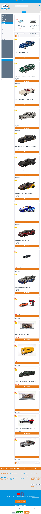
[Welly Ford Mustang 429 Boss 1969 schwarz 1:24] (27, 256)
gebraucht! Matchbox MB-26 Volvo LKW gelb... (24, 358)
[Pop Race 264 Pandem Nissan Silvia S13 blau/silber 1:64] (27, 280)
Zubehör (3, 56)
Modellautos (4, 19)
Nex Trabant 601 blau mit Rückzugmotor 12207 (21, 26)
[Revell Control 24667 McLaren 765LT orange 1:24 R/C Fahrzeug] (27, 303)
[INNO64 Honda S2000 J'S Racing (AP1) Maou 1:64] (27, 186)
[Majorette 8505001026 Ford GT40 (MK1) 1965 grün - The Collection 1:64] (27, 68)
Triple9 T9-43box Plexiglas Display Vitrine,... (33, 26)
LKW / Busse (4, 50)
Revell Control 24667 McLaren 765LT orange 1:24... (25, 311)
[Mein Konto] (37, 6)
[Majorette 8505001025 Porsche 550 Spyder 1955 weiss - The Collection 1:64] (27, 92)
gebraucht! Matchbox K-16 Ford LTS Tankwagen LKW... (26, 381)
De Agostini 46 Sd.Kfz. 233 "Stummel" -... (23, 334)
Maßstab (3, 23)
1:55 (2, 33)
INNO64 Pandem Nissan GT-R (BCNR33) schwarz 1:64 (25, 146)
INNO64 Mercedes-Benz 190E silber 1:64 (22, 123)
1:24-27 (3, 27)
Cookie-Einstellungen (5, 62)
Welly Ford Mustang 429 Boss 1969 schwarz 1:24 (24, 264)
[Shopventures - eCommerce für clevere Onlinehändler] (20, 505)
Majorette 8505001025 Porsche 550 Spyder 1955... (24, 99)
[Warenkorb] (39, 6)
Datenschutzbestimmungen (35, 487)
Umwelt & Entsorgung (5, 64)
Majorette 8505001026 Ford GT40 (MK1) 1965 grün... (25, 76)
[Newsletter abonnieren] (40, 485)
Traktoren (3, 52)
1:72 (2, 36)
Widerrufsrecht (4, 70)
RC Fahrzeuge (4, 15)
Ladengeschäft (22, 474)
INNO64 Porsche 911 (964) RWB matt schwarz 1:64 (25, 170)
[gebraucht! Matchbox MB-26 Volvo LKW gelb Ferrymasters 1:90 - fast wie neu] (27, 350)
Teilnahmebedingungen (14, 473)
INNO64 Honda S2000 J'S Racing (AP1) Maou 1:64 (24, 193)
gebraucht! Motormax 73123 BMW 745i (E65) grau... (25, 451)
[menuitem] (21, 6)
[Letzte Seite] (19, 36)
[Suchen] (27, 6)
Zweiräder (3, 54)
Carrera (3, 45)
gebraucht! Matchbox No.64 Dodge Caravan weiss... (25, 428)
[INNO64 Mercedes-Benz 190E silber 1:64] (27, 115)
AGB (2, 74)
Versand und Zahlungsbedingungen (6, 68)
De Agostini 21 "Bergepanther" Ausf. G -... (23, 404)
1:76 (2, 37)
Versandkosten (22, 496)
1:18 (2, 26)
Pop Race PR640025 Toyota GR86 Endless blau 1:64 (25, 217)
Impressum (4, 76)
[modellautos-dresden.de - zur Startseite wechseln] (5, 7)
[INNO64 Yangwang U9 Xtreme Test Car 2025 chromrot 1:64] (27, 233)
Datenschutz (4, 72)
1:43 (2, 30)
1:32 (2, 29)
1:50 (2, 32)
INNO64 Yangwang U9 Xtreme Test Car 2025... (24, 240)
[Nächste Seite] (17, 36)
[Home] (1, 12)
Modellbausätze (4, 41)
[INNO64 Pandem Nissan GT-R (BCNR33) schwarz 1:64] (27, 139)
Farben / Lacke (4, 43)
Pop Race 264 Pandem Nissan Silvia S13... (23, 287)
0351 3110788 (3, 477)
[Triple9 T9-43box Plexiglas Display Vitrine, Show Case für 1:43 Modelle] (33, 21)
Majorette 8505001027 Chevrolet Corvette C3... (24, 52)
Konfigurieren (26, 512)
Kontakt (3, 66)
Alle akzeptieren (20, 512)
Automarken (4, 21)
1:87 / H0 (3, 39)
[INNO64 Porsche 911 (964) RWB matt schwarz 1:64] (27, 162)
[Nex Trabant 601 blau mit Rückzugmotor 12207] (21, 21)
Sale (2, 17)
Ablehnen (13, 512)
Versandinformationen (35, 497)
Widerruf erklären (21, 501)
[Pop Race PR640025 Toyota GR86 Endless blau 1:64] (27, 209)
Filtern (18, 33)
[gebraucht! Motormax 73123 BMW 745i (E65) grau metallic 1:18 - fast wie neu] (27, 444)
